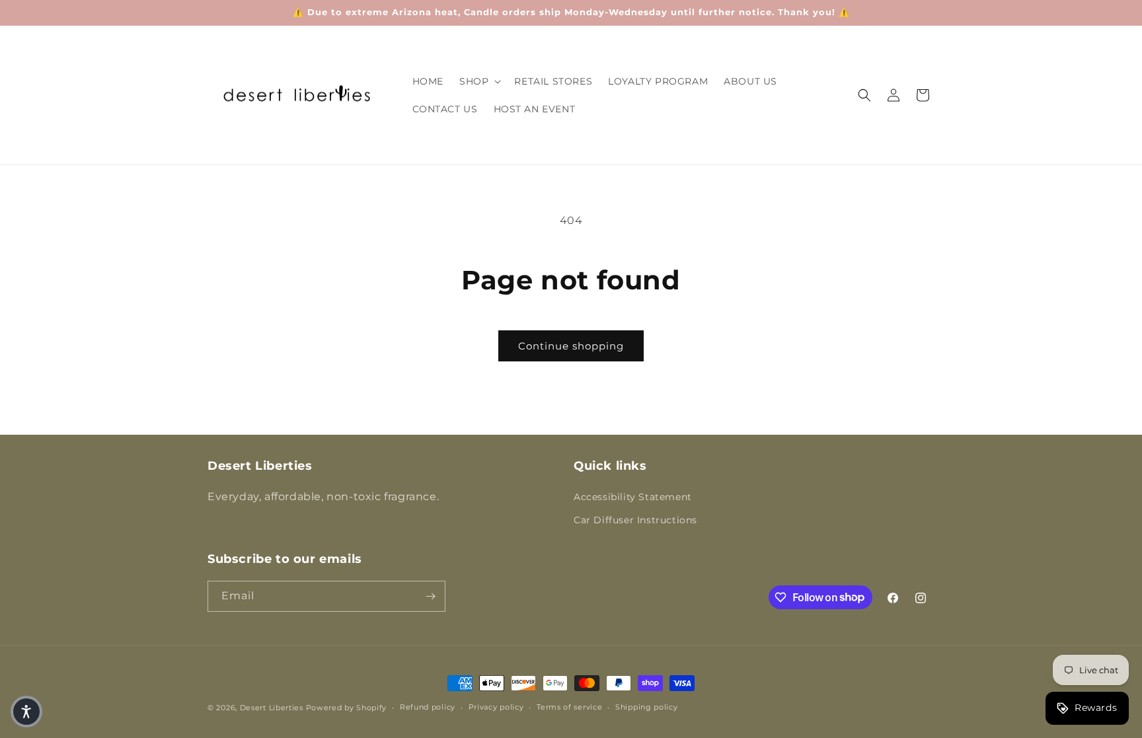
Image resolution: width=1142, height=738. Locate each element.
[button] (478, 81)
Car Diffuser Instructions (635, 520)
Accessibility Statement (633, 497)
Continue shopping (571, 346)
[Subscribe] (430, 596)
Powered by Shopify (346, 707)
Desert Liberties (271, 707)
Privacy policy (496, 707)
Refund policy (427, 707)
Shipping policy (646, 707)
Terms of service (569, 707)
